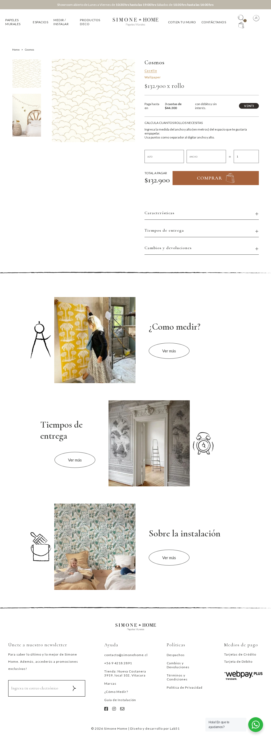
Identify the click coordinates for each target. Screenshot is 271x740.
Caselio (150, 71)
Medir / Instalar (61, 22)
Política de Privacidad (184, 687)
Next (130, 121)
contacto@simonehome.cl (126, 655)
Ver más (169, 350)
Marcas (110, 683)
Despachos (176, 655)
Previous (56, 121)
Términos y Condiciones (177, 677)
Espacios (40, 22)
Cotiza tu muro (182, 22)
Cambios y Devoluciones (178, 665)
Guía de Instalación (120, 700)
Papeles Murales (13, 22)
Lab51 (175, 728)
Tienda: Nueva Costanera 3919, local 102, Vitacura (125, 673)
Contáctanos (213, 22)
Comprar (209, 178)
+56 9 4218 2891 (118, 663)
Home (16, 49)
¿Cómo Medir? (116, 692)
